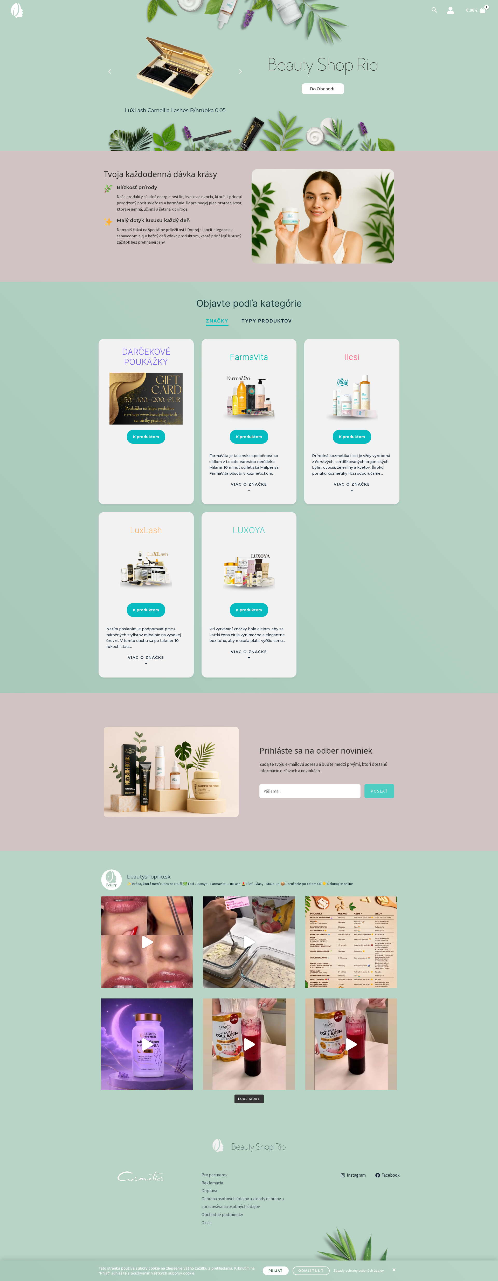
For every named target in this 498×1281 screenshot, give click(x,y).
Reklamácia (212, 1183)
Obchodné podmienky (222, 1214)
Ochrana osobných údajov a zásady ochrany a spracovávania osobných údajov (243, 1203)
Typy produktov (266, 321)
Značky (217, 321)
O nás (206, 1222)
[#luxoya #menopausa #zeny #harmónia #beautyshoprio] (147, 1044)
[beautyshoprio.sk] (16, 10)
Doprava (209, 1190)
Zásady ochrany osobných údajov (359, 1270)
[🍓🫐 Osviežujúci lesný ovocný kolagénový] (249, 1044)
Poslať (379, 791)
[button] (434, 10)
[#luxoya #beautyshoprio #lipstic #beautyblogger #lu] (147, 942)
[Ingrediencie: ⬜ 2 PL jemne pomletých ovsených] (249, 942)
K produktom (146, 436)
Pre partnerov (214, 1175)
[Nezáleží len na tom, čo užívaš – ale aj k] (351, 942)
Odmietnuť (311, 1271)
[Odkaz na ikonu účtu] (450, 10)
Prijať (275, 1271)
